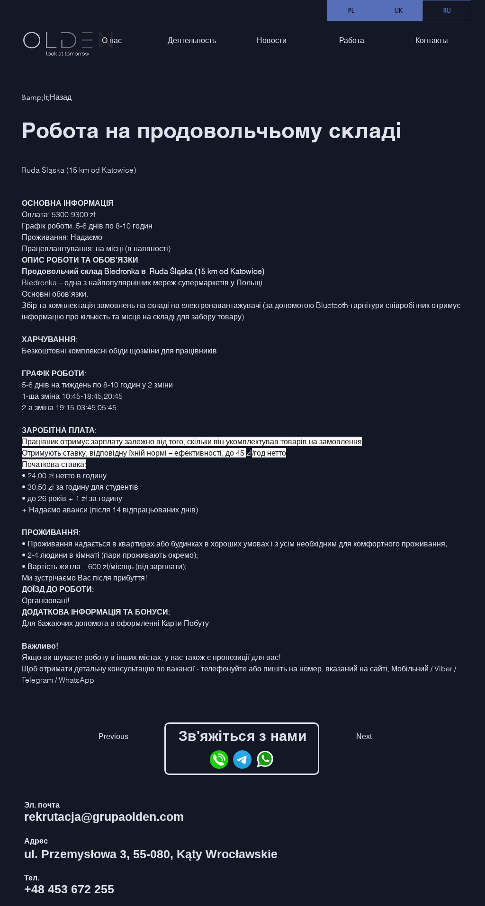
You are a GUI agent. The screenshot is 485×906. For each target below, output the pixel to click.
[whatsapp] (265, 759)
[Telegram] (242, 759)
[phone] (219, 759)
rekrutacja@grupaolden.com (104, 816)
